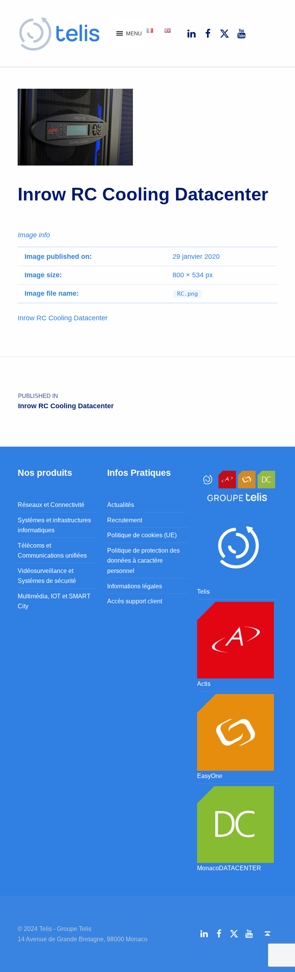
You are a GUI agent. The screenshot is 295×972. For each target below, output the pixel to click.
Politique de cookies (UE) (142, 535)
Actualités (120, 504)
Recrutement (124, 520)
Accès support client (134, 601)
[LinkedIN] (191, 33)
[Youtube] (241, 33)
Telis (203, 591)
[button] (134, 33)
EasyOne (209, 775)
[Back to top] (267, 934)
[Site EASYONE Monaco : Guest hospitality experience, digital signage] (235, 731)
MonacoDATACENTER (229, 867)
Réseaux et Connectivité (51, 504)
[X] (224, 33)
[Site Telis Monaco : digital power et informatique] (237, 545)
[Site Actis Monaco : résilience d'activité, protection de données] (235, 639)
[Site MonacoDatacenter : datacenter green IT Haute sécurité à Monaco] (235, 823)
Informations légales (134, 586)
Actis (203, 683)
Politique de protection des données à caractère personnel (143, 560)
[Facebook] (207, 33)
